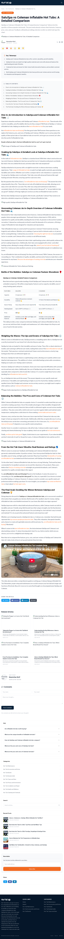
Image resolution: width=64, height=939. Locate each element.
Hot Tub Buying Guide (50, 909)
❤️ (7, 48)
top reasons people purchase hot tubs (21, 519)
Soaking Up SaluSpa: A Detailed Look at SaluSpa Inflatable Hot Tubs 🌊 (24, 90)
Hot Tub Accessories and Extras (31, 909)
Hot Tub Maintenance (28, 906)
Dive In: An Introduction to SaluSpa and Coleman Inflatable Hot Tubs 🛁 (25, 87)
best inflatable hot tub (36, 126)
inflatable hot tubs (43, 121)
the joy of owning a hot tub (17, 467)
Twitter (6, 600)
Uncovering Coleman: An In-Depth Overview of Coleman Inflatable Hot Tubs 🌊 (27, 93)
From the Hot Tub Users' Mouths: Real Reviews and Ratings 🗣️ (22, 104)
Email (34, 600)
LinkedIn (26, 600)
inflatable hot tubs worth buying (14, 130)
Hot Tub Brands (10, 8)
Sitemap (61, 935)
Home (2, 8)
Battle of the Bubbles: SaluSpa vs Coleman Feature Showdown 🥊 (23, 95)
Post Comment (7, 707)
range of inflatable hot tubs (21, 170)
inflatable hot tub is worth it (18, 374)
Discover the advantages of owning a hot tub (31, 259)
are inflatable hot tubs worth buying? (35, 181)
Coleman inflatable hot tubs (23, 386)
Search (24, 904)
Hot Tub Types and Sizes (50, 911)
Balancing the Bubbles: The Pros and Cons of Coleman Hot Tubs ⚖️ (24, 101)
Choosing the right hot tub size (43, 234)
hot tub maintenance (54, 430)
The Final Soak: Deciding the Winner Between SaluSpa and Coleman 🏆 (24, 107)
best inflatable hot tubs (53, 349)
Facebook (16, 600)
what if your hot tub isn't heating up (48, 245)
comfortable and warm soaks (47, 412)
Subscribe (32, 869)
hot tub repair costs (19, 484)
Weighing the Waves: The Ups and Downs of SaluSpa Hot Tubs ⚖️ (23, 98)
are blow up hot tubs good (14, 434)
